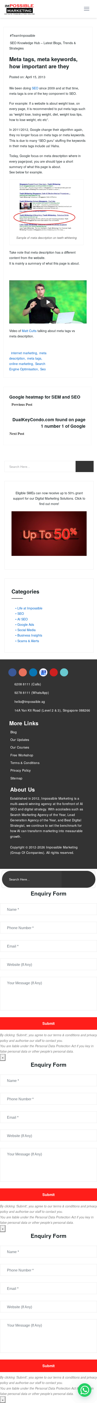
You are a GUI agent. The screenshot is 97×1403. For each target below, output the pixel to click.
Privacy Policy (20, 770)
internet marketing (24, 353)
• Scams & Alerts (27, 641)
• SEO (19, 613)
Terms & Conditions (24, 762)
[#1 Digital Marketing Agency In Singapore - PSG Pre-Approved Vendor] (12, 672)
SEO (35, 88)
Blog (13, 732)
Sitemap (16, 778)
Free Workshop (21, 755)
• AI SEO (21, 619)
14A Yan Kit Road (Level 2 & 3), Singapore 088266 (52, 710)
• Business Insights (28, 635)
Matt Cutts (29, 330)
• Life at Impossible (28, 608)
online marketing (21, 363)
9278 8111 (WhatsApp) (31, 692)
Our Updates (19, 739)
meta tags (34, 358)
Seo (43, 369)
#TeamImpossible (22, 35)
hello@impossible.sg (29, 701)
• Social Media (25, 630)
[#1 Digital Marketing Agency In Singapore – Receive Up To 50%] (84, 1390)
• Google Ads (24, 624)
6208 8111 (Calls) (27, 684)
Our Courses (19, 747)
